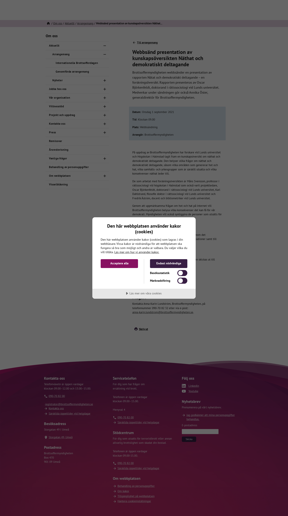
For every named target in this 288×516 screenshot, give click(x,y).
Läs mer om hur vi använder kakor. (136, 252)
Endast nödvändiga (168, 263)
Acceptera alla (119, 263)
